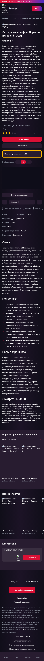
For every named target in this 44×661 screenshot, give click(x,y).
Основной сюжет (9, 440)
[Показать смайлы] (18, 557)
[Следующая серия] (39, 202)
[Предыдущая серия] (4, 202)
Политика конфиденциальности (22, 645)
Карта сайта (22, 598)
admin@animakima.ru (22, 641)
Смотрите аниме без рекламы (17, 1)
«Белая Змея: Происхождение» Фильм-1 (9, 533)
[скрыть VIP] (40, 1)
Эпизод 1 (15, 202)
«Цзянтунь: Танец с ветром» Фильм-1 (30, 532)
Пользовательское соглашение (22, 649)
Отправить (31, 557)
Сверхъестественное (12, 208)
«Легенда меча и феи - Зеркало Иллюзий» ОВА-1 (11, 480)
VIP (36, 9)
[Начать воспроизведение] (22, 178)
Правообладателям (22, 602)
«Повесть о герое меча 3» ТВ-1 (29, 479)
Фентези (38, 208)
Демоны (28, 208)
